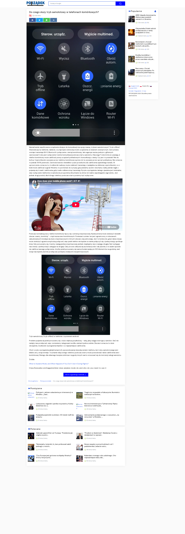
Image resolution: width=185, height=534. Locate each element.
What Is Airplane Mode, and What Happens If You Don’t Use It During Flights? (59, 364)
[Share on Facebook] (32, 20)
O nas (144, 91)
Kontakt (131, 91)
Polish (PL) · (146, 86)
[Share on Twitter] (39, 20)
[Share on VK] (53, 20)
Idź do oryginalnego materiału (75, 375)
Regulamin (137, 91)
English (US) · (135, 86)
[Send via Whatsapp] (46, 20)
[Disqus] (75, 496)
